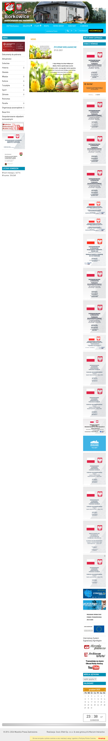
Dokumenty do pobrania (11, 54)
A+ (76, 31)
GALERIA (26, 26)
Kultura (5, 81)
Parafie (5, 103)
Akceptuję (101, 738)
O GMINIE (84, 26)
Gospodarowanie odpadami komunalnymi (13, 117)
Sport (4, 90)
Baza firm (6, 112)
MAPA (46, 26)
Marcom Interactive (97, 732)
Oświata (5, 72)
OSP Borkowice (12, 26)
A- (72, 31)
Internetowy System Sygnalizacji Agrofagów (92, 639)
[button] (31, 25)
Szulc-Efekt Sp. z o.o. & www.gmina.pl (71, 732)
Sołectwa (5, 63)
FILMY (37, 26)
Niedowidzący (95, 31)
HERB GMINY (58, 26)
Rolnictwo (6, 99)
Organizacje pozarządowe (12, 108)
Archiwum (83, 31)
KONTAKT (72, 26)
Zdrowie (5, 94)
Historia (5, 68)
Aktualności (6, 59)
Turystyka (6, 85)
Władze (5, 77)
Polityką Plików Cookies (87, 738)
